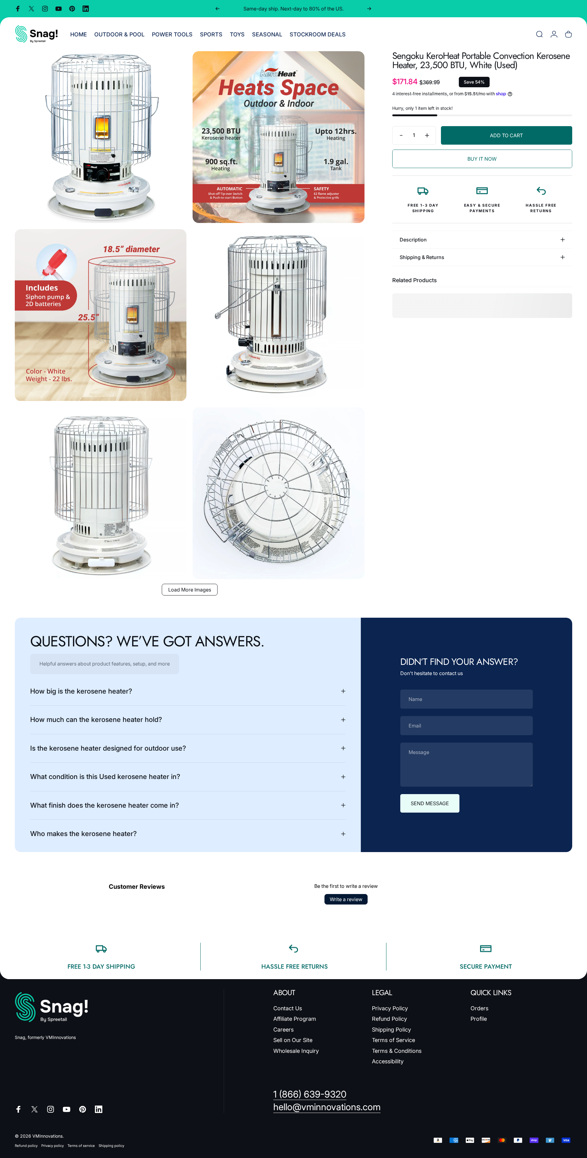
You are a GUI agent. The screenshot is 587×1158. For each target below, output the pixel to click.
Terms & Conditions (397, 1051)
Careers (283, 1029)
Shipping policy (111, 1145)
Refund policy (26, 1145)
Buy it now (482, 159)
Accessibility (388, 1061)
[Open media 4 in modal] (278, 315)
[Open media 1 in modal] (100, 137)
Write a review (346, 899)
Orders (479, 1008)
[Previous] (217, 8)
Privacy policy (52, 1145)
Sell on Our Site (292, 1040)
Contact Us (287, 1008)
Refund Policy (389, 1019)
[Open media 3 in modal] (100, 315)
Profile (479, 1019)
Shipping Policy (391, 1029)
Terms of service (81, 1145)
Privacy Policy (390, 1008)
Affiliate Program (294, 1019)
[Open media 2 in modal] (278, 137)
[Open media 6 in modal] (278, 493)
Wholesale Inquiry (296, 1051)
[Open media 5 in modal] (100, 493)
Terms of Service (393, 1040)
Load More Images (189, 590)
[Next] (369, 8)
